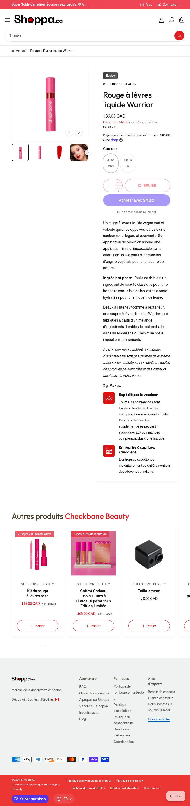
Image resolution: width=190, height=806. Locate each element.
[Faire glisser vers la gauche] (69, 132)
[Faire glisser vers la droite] (78, 132)
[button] (7, 20)
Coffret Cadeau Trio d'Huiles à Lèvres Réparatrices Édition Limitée (93, 598)
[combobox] (95, 36)
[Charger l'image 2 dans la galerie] (40, 152)
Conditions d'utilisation (122, 732)
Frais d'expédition (116, 122)
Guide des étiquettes (94, 693)
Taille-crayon (149, 591)
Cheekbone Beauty (119, 84)
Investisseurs (88, 712)
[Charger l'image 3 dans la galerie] (59, 152)
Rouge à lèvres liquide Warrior (52, 50)
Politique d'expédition (122, 708)
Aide (149, 4)
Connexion (170, 4)
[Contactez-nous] (171, 20)
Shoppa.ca (27, 779)
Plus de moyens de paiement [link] (136, 212)
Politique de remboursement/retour (129, 692)
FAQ (82, 687)
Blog (82, 719)
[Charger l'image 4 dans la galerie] (79, 152)
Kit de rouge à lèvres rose (38, 593)
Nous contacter (159, 719)
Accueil (21, 50)
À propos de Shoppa (94, 700)
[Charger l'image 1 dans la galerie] (20, 152)
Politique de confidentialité (124, 720)
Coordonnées (124, 742)
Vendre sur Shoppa (93, 706)
